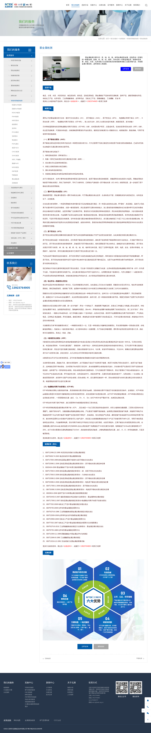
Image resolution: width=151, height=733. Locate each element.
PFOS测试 (15, 132)
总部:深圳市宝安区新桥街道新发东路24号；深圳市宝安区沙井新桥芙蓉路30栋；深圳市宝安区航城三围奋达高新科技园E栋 (99, 690)
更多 (26, 706)
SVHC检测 (15, 155)
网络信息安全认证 (16, 90)
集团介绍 (70, 687)
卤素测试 (15, 124)
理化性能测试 (15, 70)
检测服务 (122, 38)
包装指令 (15, 136)
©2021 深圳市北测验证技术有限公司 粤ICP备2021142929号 (23, 729)
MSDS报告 (15, 167)
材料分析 (14, 95)
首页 (67, 5)
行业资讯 (49, 690)
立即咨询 (125, 69)
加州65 (14, 128)
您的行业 (85, 5)
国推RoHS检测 (16, 109)
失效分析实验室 (30, 699)
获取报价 (138, 69)
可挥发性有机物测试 (17, 213)
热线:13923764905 (94, 698)
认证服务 (10, 253)
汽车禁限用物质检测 (17, 228)
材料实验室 (28, 694)
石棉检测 (15, 183)
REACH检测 (16, 112)
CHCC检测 (15, 151)
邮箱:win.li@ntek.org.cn (96, 702)
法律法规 (102, 5)
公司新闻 (49, 687)
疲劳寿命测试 (15, 80)
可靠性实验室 (29, 687)
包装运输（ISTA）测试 (18, 238)
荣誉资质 (70, 690)
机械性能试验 (15, 75)
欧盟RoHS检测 (16, 105)
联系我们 (136, 5)
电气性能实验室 (30, 690)
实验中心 (93, 5)
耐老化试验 (14, 65)
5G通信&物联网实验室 (32, 704)
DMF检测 (15, 171)
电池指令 (15, 140)
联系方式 (93, 682)
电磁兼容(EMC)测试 (17, 192)
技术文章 (49, 694)
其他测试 (14, 243)
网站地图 (17, 720)
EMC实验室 (28, 692)
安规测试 (14, 197)
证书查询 (111, 5)
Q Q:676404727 (93, 700)
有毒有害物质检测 (132, 38)
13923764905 (92, 101)
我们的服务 (75, 5)
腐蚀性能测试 (15, 85)
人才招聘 (70, 694)
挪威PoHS (15, 163)
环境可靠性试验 (16, 60)
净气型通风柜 (44, 720)
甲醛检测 (15, 175)
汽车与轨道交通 (16, 223)
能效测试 (14, 203)
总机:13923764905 (94, 695)
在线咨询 (74, 101)
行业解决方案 (12, 248)
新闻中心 (119, 5)
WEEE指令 (15, 120)
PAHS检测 (15, 116)
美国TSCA (15, 148)
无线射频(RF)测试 (16, 187)
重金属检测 (143, 38)
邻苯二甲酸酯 (16, 159)
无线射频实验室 (30, 702)
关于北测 (128, 5)
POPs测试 (15, 144)
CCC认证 (57, 720)
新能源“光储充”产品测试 (18, 233)
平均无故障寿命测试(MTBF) (20, 218)
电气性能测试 (15, 208)
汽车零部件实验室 (30, 697)
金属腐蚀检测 (30, 720)
